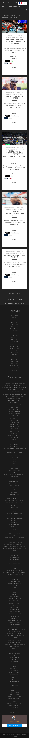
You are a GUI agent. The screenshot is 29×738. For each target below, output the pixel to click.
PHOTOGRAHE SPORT (14, 631)
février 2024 (14, 361)
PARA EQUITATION (14, 607)
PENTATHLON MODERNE (14, 626)
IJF (14, 531)
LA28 (14, 566)
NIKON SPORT (14, 589)
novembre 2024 (14, 344)
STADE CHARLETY (14, 670)
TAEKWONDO (14, 676)
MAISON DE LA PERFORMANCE (14, 570)
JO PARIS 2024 (14, 555)
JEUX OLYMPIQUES (14, 539)
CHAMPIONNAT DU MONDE (14, 452)
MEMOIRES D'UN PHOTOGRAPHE (14, 578)
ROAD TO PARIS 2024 (14, 652)
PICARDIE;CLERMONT (14, 639)
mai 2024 (14, 356)
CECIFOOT (14, 439)
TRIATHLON (14, 690)
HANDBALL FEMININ (14, 524)
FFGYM (14, 489)
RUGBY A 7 (14, 655)
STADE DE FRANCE (14, 672)
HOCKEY (14, 529)
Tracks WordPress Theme (10, 734)
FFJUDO (14, 491)
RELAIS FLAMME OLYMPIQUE (14, 650)
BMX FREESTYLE (14, 426)
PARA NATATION (14, 609)
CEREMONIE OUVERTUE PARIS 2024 (14, 442)
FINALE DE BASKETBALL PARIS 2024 (14, 500)
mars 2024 (14, 359)
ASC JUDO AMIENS (14, 413)
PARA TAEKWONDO (14, 611)
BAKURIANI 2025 (14, 418)
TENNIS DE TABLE (14, 679)
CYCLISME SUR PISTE (14, 467)
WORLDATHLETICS (15, 707)
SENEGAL (14, 659)
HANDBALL (14, 522)
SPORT (14, 666)
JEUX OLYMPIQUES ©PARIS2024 (14, 541)
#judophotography (14, 400)
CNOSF (14, 459)
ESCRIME (14, 480)
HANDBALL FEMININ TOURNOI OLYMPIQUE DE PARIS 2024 (14, 41)
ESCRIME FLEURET (14, 483)
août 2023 (14, 370)
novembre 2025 (14, 328)
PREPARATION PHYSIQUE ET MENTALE (14, 644)
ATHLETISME (14, 415)
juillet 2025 (14, 330)
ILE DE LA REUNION (14, 533)
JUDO (14, 561)
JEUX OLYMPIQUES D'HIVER (14, 542)
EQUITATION (14, 476)
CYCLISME (14, 465)
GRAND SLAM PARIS (14, 515)
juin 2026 (14, 317)
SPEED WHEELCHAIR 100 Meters (14, 97)
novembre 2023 (14, 365)
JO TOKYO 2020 (14, 557)
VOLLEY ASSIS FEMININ (14, 696)
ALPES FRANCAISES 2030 (14, 404)
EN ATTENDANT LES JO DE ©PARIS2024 (14, 474)
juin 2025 (14, 332)
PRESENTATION (14, 646)
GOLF (14, 511)
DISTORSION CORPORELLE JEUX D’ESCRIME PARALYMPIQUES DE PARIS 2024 (14, 154)
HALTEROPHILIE (14, 520)
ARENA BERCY (14, 407)
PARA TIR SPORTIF (14, 615)
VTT (14, 701)
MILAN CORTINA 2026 (14, 581)
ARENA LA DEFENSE (14, 411)
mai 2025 (14, 333)
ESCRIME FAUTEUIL (14, 481)
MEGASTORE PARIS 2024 (14, 576)
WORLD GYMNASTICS (14, 705)
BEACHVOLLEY (14, 424)
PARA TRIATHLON (14, 616)
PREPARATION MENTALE (14, 640)
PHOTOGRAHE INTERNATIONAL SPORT (14, 629)
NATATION (14, 585)
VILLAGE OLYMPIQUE (14, 692)
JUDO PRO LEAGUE (14, 563)
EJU (14, 472)
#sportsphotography (14, 402)
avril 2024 (14, 357)
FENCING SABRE (14, 485)
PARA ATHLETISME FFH (14, 598)
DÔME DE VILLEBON (14, 470)
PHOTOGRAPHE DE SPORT (14, 633)
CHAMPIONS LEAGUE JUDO (14, 454)
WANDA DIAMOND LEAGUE (14, 703)
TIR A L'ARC (14, 685)
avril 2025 (14, 335)
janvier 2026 (14, 326)
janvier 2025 (14, 341)
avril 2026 (14, 320)
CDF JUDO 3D (14, 437)
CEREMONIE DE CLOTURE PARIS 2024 (14, 441)
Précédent (12, 293)
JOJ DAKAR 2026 (14, 559)
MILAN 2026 (14, 579)
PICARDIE (14, 637)
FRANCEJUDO (14, 507)
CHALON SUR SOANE (14, 446)
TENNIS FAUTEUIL (14, 681)
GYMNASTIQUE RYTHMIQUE (14, 518)
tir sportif (14, 687)
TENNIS (14, 677)
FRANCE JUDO (14, 505)
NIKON (14, 587)
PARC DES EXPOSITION (14, 620)
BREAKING (14, 430)
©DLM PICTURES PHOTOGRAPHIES (14, 37)
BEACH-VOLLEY (14, 422)
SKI (14, 663)
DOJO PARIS (14, 468)
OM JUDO (14, 594)
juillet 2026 (14, 315)
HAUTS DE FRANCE (14, 528)
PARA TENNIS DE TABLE (14, 613)
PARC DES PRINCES (14, 622)
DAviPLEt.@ (20, 35)
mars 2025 (14, 337)
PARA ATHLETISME (14, 596)
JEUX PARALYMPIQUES (14, 552)
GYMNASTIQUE (14, 517)
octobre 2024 (14, 346)
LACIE (14, 568)
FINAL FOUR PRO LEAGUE (14, 498)
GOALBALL (14, 509)
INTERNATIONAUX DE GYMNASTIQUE (14, 537)
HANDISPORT (14, 526)
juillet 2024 (14, 352)
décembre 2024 (14, 343)
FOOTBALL (14, 504)
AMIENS (14, 406)
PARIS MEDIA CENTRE (14, 624)
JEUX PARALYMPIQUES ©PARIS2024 (14, 553)
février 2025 (14, 339)
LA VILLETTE (14, 565)
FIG (14, 496)
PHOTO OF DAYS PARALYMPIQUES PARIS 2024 (14, 213)
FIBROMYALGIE (14, 494)
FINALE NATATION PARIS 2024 (14, 502)
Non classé (14, 591)
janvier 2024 (14, 363)
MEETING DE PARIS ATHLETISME (14, 574)
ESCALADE (14, 478)
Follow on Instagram (14, 725)
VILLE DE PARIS (14, 694)
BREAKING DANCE (14, 431)
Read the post (14, 56)
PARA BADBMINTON (14, 603)
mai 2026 (14, 319)
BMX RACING (14, 428)
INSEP (14, 535)
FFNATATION (14, 492)
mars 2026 (14, 322)
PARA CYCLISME (14, 605)
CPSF (14, 463)
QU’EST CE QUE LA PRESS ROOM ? (14, 256)
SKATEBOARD (14, 661)
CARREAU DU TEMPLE (14, 435)
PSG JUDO (14, 648)
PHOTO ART (14, 627)
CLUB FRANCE (14, 457)
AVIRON (14, 417)
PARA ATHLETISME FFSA (14, 600)
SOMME (14, 664)
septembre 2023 (14, 368)
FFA (14, 487)
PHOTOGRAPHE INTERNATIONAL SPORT (14, 635)
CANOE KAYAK (14, 433)
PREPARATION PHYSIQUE (14, 642)
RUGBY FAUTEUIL (14, 657)
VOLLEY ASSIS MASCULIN (14, 698)
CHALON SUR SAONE (14, 444)
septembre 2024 (14, 348)
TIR (14, 683)
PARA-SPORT (14, 618)
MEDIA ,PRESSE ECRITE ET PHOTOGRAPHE (14, 572)
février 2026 (14, 324)
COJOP (14, 461)
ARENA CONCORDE (14, 409)
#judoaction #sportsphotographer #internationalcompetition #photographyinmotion (14, 396)
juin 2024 (14, 354)
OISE (14, 592)
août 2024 (14, 350)
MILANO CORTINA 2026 (14, 583)
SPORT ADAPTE (14, 668)
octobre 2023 (14, 367)
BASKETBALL (14, 420)
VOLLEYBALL (14, 700)
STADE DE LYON (14, 674)
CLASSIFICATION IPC (14, 455)
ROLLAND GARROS (14, 653)
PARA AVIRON (14, 602)
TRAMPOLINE (14, 689)
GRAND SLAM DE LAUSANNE (14, 513)
